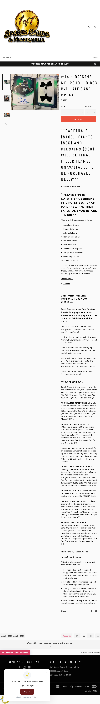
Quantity (88, 107)
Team (63, 107)
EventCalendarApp (94, 652)
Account (95, 58)
